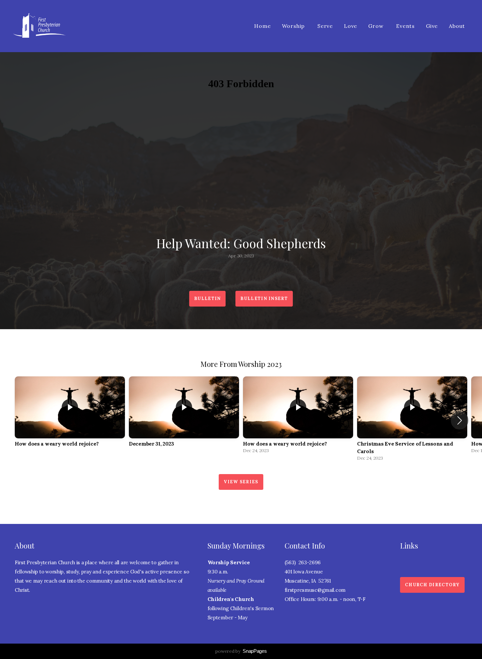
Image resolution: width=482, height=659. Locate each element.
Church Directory (432, 585)
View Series (241, 482)
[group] (70, 416)
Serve (325, 26)
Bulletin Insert (264, 298)
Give (432, 26)
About (458, 26)
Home (262, 26)
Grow (376, 26)
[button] (459, 420)
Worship (294, 26)
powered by (241, 651)
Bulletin (207, 298)
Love (350, 26)
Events (405, 26)
